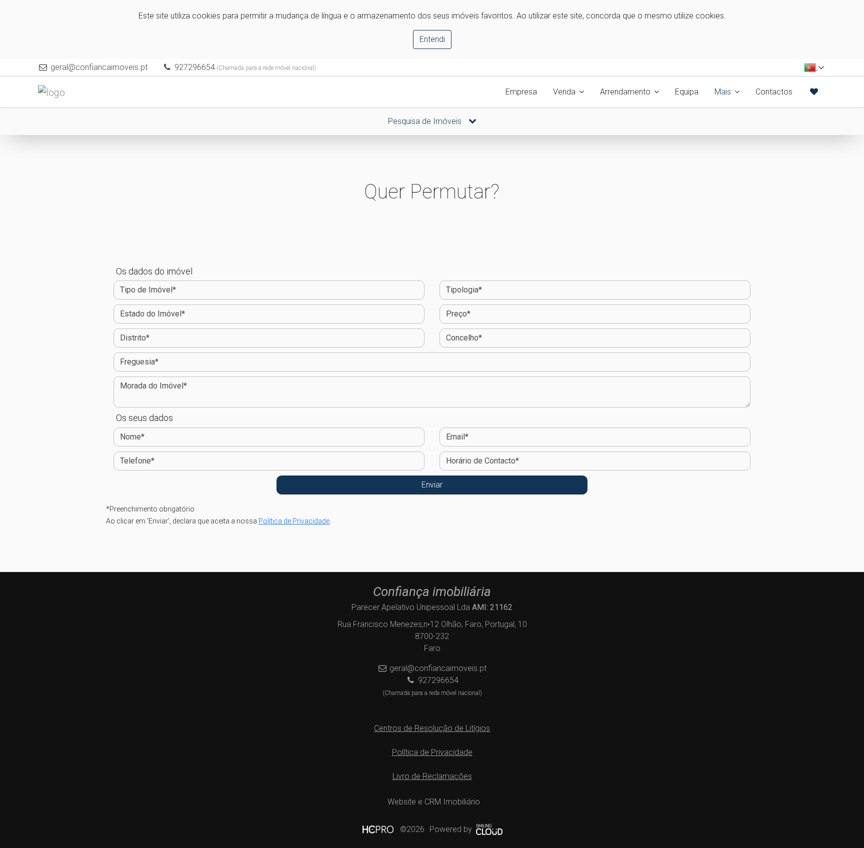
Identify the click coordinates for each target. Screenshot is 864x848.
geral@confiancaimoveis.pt (99, 67)
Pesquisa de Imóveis (426, 121)
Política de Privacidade (294, 521)
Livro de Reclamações (432, 776)
